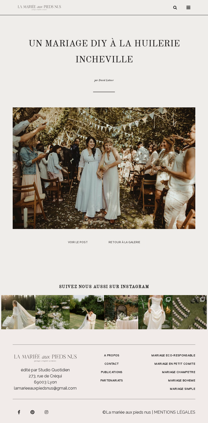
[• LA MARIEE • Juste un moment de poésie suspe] (18, 312)
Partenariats (111, 380)
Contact (112, 364)
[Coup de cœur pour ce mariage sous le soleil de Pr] (155, 312)
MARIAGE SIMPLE (182, 389)
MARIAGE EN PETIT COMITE (174, 364)
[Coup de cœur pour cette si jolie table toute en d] (121, 312)
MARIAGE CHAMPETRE (178, 372)
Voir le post (78, 242)
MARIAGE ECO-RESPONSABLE (173, 355)
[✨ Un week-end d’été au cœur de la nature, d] (87, 312)
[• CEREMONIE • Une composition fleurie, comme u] (53, 312)
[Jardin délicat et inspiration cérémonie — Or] (189, 312)
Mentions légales (174, 412)
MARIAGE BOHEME (181, 380)
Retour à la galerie (124, 242)
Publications (112, 372)
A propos (111, 355)
